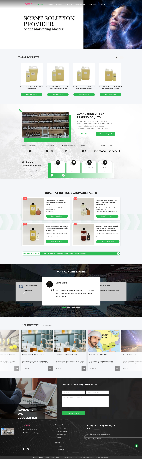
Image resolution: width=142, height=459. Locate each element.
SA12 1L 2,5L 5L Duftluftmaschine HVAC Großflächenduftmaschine (61, 253)
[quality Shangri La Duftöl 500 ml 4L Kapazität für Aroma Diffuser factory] (31, 74)
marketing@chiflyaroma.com (73, 171)
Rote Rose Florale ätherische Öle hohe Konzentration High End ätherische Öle (106, 202)
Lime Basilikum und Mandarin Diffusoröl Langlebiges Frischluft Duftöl (56, 202)
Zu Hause (40, 4)
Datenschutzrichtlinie (37, 457)
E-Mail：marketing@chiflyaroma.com (34, 433)
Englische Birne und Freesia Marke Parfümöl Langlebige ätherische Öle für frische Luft (57, 228)
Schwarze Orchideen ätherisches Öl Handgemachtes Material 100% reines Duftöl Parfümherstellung (107, 228)
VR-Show (59, 4)
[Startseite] (28, 4)
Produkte (50, 4)
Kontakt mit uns (80, 4)
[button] (122, 57)
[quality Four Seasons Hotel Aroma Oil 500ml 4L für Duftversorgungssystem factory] (84, 74)
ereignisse (92, 4)
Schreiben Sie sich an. (115, 439)
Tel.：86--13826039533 (30, 429)
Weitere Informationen (47, 325)
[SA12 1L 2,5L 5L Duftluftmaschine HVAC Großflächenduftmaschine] (118, 253)
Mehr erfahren (85, 134)
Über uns (68, 4)
